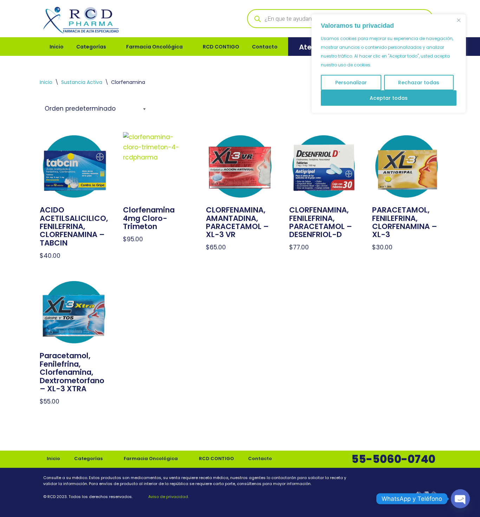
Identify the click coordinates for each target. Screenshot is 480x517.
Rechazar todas (418, 82)
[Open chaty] (460, 498)
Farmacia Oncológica (154, 46)
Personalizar (351, 82)
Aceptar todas (389, 98)
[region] (388, 63)
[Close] (458, 20)
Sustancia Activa (81, 82)
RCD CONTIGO (221, 46)
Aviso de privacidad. (168, 496)
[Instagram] (432, 479)
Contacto (265, 46)
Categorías (91, 46)
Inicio (57, 46)
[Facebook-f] (416, 479)
